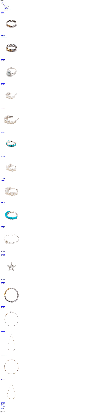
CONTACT (2, 12)
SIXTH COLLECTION (6, 7)
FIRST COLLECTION (6, 10)
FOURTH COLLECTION (6, 8)
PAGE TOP (1, 412)
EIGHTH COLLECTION (6, 6)
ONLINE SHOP (2, 13)
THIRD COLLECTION (6, 9)
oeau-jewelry (2, 1)
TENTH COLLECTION (6, 5)
